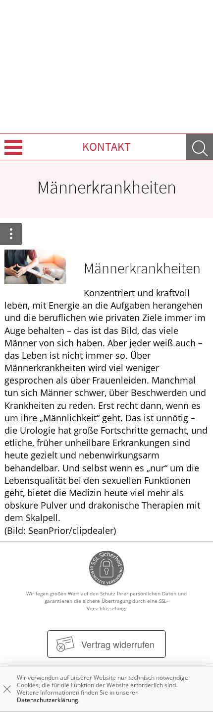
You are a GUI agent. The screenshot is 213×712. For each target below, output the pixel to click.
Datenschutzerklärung (47, 700)
